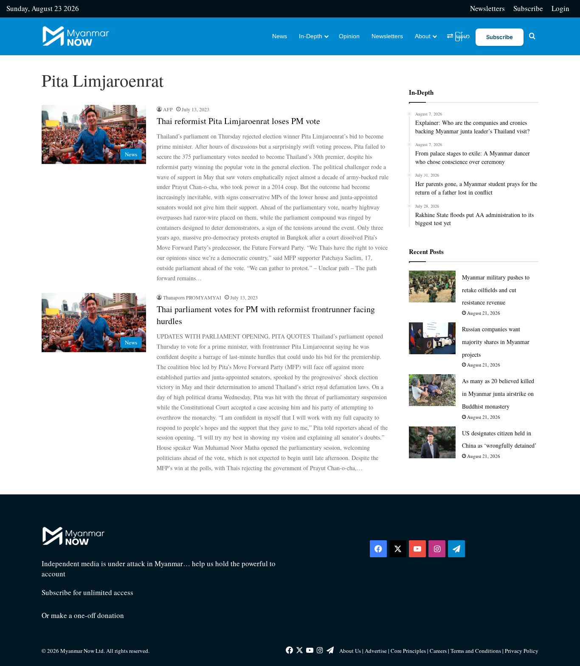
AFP (168, 109)
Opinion (349, 36)
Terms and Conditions (476, 651)
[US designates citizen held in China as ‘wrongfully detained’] (432, 442)
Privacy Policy (521, 651)
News (279, 36)
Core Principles (409, 651)
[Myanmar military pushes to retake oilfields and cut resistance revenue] (432, 286)
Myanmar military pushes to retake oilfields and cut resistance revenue (495, 290)
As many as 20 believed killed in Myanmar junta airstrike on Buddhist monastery (498, 393)
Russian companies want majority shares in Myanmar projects (495, 341)
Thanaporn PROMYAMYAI (192, 297)
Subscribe (528, 8)
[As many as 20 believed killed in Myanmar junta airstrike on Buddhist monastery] (432, 390)
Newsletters (487, 8)
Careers (439, 651)
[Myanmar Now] (76, 36)
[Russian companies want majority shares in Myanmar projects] (432, 338)
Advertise (376, 651)
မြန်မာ (461, 36)
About (423, 36)
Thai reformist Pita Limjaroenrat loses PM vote (238, 121)
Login (560, 8)
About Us (350, 651)
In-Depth (310, 36)
